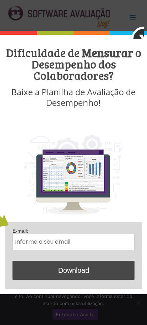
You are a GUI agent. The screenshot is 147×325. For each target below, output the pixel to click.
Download (73, 270)
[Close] (137, 33)
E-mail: (20, 231)
